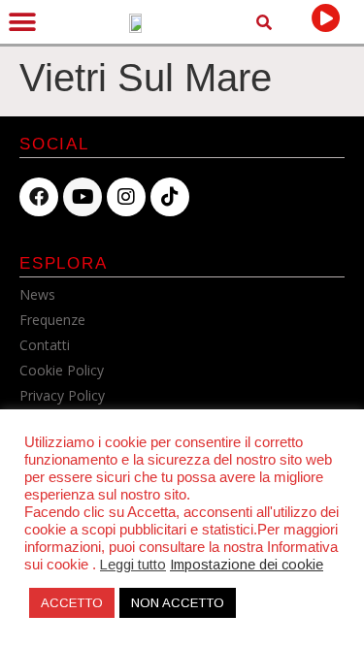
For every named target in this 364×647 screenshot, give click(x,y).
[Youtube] (82, 197)
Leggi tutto (133, 564)
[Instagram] (126, 197)
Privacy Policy (62, 395)
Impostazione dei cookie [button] (246, 564)
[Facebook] (38, 197)
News (37, 294)
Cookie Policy (61, 370)
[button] (22, 22)
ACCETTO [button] (72, 603)
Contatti (44, 345)
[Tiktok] (169, 197)
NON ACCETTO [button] (177, 603)
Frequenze (52, 319)
